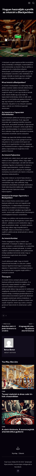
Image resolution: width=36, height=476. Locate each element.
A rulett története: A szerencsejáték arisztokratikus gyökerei (18, 430)
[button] (29, 3)
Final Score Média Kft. (11, 462)
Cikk (18, 36)
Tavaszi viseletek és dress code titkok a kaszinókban (17, 395)
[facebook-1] (18, 471)
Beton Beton (9, 350)
